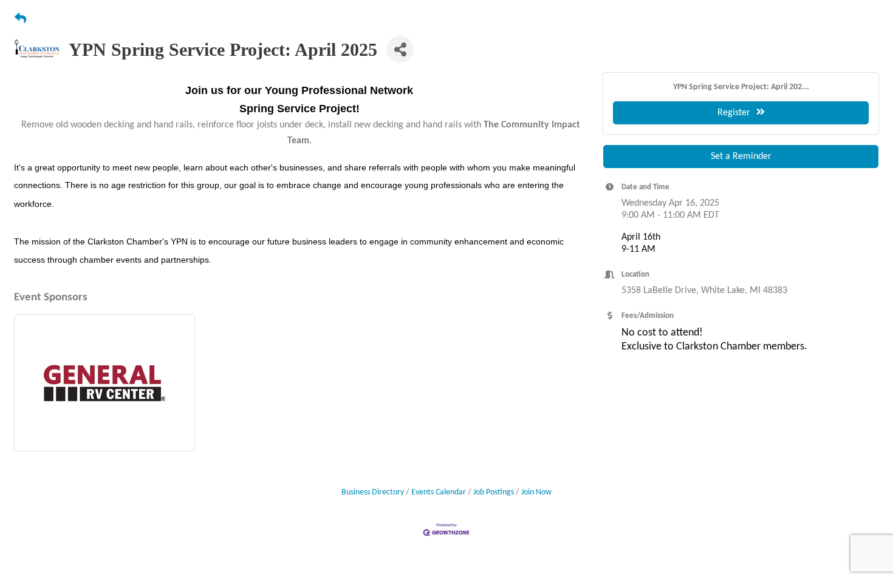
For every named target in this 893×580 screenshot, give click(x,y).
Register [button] (733, 113)
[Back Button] (20, 19)
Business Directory (372, 492)
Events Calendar (438, 492)
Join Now (536, 492)
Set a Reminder (741, 156)
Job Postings (493, 492)
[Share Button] (400, 49)
